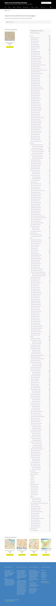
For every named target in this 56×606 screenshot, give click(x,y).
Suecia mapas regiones (37, 460)
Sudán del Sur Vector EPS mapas (37, 127)
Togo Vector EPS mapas (36, 134)
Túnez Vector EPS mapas (36, 136)
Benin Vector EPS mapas (36, 54)
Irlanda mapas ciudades (37, 399)
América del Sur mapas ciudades (38, 156)
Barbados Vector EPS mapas (36, 165)
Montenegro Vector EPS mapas (37, 423)
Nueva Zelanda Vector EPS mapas (37, 511)
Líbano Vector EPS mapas (36, 299)
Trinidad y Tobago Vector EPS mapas (37, 222)
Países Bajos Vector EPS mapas (37, 430)
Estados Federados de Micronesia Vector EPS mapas (40, 503)
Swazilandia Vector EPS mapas (37, 131)
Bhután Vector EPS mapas (36, 260)
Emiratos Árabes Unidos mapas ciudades (40, 273)
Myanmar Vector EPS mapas (36, 306)
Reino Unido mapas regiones (38, 447)
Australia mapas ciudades (37, 499)
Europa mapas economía (36, 382)
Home (6, 7)
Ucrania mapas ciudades (37, 467)
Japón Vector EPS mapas (36, 289)
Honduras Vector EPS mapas (36, 202)
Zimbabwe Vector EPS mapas (36, 141)
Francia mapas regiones (37, 392)
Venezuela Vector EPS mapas (36, 231)
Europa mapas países (35, 384)
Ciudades (14, 7)
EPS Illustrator (19, 7)
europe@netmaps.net (46, 582)
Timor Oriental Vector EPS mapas (37, 326)
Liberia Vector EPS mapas (36, 95)
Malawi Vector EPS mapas (36, 100)
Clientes (32, 7)
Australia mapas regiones (37, 501)
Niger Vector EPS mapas (36, 112)
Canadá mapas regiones (37, 178)
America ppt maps (35, 489)
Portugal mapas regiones (37, 440)
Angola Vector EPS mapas (36, 51)
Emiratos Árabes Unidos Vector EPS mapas (38, 272)
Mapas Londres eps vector (38, 445)
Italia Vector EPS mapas (36, 404)
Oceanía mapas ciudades (36, 513)
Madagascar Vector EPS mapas (37, 98)
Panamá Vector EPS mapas (36, 209)
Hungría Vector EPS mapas (36, 396)
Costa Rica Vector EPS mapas (36, 185)
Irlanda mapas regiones (37, 401)
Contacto (36, 7)
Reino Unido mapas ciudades (38, 443)
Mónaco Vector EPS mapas (36, 421)
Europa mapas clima (35, 380)
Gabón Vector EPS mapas (36, 81)
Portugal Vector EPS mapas (36, 436)
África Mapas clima (35, 39)
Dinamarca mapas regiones (38, 365)
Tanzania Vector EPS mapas (36, 132)
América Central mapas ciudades (38, 146)
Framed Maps (33, 470)
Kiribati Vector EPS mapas (36, 506)
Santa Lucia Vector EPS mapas (36, 219)
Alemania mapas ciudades (37, 341)
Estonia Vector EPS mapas (36, 375)
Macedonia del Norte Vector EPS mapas (38, 416)
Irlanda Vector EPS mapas (36, 397)
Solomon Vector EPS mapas (36, 521)
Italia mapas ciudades (37, 406)
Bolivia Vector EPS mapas (36, 168)
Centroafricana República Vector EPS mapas (39, 64)
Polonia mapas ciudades (37, 433)
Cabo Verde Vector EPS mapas (36, 61)
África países (34, 49)
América (32, 143)
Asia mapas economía (35, 250)
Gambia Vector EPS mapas (36, 83)
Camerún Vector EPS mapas (36, 63)
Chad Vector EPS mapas (35, 66)
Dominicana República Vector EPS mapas (38, 190)
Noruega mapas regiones (37, 428)
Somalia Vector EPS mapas (36, 124)
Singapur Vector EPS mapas (36, 316)
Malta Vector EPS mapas (36, 418)
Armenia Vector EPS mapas (36, 243)
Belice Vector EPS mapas (36, 166)
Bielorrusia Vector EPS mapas (36, 353)
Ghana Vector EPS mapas (36, 85)
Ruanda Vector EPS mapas (36, 115)
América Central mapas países (38, 148)
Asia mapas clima (35, 248)
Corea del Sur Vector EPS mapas (37, 270)
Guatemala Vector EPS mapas (36, 197)
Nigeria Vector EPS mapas (36, 114)
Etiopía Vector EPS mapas (36, 80)
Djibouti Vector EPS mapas (36, 75)
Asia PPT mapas (34, 491)
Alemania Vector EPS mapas (36, 340)
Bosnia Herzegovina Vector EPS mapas (38, 355)
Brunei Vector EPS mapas (36, 261)
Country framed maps (35, 472)
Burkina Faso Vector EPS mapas (37, 58)
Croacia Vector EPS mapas (36, 360)
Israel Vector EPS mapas (36, 287)
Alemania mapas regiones (37, 343)
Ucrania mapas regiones (37, 469)
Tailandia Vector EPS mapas (36, 321)
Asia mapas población (35, 253)
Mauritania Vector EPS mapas (36, 107)
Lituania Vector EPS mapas (36, 413)
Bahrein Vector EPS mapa (36, 256)
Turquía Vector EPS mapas (36, 329)
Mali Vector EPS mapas (35, 102)
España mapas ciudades (37, 372)
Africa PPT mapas (35, 486)
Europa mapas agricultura (36, 377)
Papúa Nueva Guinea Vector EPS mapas (38, 518)
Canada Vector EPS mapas (36, 175)
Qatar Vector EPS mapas (36, 312)
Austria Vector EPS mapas (36, 346)
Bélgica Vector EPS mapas (36, 348)
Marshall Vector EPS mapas (36, 508)
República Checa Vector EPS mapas (37, 448)
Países (9, 7)
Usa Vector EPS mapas (35, 226)
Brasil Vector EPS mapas (36, 170)
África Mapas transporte (36, 46)
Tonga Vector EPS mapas (36, 523)
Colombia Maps (34, 182)
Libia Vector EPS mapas (35, 97)
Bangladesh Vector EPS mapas (37, 258)
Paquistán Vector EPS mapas (36, 311)
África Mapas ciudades (35, 37)
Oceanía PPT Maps (35, 494)
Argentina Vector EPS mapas (36, 161)
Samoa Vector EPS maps (36, 520)
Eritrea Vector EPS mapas (36, 78)
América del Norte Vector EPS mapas (37, 149)
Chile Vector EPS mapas (36, 180)
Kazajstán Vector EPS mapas (36, 292)
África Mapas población (35, 44)
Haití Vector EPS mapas (35, 200)
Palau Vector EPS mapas (36, 516)
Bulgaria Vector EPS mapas (36, 357)
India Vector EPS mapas (35, 280)
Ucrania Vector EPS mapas (36, 465)
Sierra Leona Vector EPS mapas (37, 122)
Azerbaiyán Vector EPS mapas (36, 255)
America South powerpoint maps (37, 234)
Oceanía (33, 482)
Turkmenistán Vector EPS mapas (37, 328)
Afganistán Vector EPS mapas (36, 239)
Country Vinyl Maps (35, 530)
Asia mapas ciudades (35, 246)
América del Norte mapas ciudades (39, 151)
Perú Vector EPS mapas (35, 212)
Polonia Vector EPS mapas (36, 431)
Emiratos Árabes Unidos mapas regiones (40, 275)
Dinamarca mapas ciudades (38, 363)
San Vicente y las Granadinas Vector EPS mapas (39, 217)
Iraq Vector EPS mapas (35, 285)
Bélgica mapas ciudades (37, 350)
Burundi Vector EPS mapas (36, 59)
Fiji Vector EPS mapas (35, 504)
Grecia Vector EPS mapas (36, 394)
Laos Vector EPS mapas (35, 297)
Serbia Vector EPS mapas (36, 455)
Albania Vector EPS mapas (36, 338)
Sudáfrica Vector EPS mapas (36, 126)
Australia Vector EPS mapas (36, 498)
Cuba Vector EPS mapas (35, 187)
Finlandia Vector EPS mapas (36, 387)
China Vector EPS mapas (36, 265)
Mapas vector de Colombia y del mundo (16, 3)
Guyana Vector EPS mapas (36, 199)
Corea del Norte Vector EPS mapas (37, 268)
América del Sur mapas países (38, 158)
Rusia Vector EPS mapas (36, 314)
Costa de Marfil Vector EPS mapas (37, 73)
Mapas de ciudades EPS (34, 474)
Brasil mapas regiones (37, 173)
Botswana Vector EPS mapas (36, 56)
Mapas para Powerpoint (34, 484)
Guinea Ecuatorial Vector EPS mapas (37, 88)
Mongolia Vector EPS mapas (36, 304)
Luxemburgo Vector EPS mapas (37, 414)
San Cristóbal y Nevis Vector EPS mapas (38, 216)
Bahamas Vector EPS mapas (36, 163)
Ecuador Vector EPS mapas (36, 192)
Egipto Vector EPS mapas (36, 76)
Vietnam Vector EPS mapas (36, 333)
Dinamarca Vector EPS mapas (36, 362)
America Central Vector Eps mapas (37, 144)
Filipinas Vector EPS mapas (36, 277)
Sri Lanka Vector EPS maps (36, 319)
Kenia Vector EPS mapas (36, 92)
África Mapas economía (35, 41)
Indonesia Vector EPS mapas (36, 282)
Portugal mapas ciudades (37, 438)
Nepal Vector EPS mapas (36, 307)
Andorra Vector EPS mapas (36, 345)
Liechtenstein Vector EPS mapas (37, 411)
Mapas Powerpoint (25, 7)
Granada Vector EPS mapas (36, 195)
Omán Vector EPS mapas (36, 309)
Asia (32, 238)
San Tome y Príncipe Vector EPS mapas (38, 117)
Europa (32, 336)
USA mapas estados (36, 229)
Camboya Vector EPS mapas (36, 263)
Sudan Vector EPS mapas (36, 129)
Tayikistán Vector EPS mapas (36, 324)
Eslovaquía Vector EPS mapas (36, 367)
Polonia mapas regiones (37, 435)
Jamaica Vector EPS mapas (36, 204)
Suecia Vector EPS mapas (36, 457)
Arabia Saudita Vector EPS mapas (37, 241)
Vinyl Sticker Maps (34, 528)
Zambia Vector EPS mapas (36, 139)
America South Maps (34, 233)
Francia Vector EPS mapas (36, 389)
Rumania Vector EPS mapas (36, 450)
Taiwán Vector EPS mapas (36, 323)
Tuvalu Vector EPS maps (36, 525)
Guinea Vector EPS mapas (36, 90)
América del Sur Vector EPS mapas (37, 154)
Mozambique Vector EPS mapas (37, 109)
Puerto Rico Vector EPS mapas (37, 214)
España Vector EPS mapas (36, 370)
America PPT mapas (35, 487)
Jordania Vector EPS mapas (36, 290)
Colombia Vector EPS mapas (36, 183)
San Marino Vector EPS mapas (36, 453)
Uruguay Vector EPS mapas (36, 224)
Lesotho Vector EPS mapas (36, 93)
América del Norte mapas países (38, 153)
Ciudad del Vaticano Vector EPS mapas (38, 358)
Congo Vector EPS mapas (36, 71)
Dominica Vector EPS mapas (36, 188)
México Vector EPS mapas (36, 205)
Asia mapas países (35, 251)
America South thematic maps (37, 236)
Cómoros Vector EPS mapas (36, 68)
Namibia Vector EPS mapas (36, 110)
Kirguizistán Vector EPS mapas (37, 294)
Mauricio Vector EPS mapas (36, 105)
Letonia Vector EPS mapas (36, 409)
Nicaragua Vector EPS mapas (36, 207)
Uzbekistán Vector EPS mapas (36, 331)
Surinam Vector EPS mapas (36, 221)
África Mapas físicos (35, 42)
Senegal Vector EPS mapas (36, 119)
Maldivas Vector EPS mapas (36, 302)
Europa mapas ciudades (35, 379)
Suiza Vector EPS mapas (36, 462)
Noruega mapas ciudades (37, 426)
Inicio (6, 10)
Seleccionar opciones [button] (10, 554)
